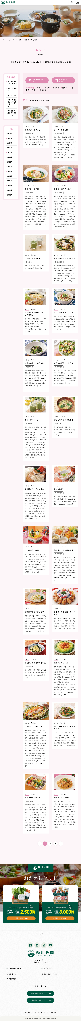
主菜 (35, 518)
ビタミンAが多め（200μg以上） (35, 559)
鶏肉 (26, 196)
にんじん (59, 370)
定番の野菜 (72, 196)
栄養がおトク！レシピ (64, 80)
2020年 (10, 162)
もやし (30, 672)
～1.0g (41, 145)
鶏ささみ (56, 88)
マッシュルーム (65, 562)
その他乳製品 (36, 319)
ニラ (26, 139)
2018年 (10, 171)
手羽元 (65, 618)
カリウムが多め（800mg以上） (34, 758)
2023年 (10, 148)
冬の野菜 (41, 370)
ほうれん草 (33, 427)
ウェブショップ (47, 968)
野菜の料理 (58, 262)
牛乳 (26, 265)
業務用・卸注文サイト (50, 974)
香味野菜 (42, 137)
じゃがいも (58, 199)
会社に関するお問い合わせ (39, 993)
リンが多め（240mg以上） (33, 761)
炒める (31, 139)
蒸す (64, 139)
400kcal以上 (58, 319)
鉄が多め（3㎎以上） (36, 214)
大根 (71, 370)
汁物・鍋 (58, 423)
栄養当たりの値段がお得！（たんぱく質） (35, 737)
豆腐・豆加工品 (40, 196)
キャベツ (57, 560)
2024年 (10, 143)
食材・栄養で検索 (38, 80)
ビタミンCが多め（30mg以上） (64, 575)
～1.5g (57, 435)
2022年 (10, 152)
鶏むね (47, 88)
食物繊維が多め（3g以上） (67, 224)
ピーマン (27, 807)
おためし (72, 4)
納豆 (70, 496)
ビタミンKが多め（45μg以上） (63, 142)
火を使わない (62, 373)
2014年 (10, 190)
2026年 (10, 134)
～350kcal (63, 669)
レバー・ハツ (58, 733)
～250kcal (37, 139)
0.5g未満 (39, 268)
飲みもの (29, 262)
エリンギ (56, 562)
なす (43, 805)
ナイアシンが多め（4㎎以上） (63, 147)
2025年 (10, 138)
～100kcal (69, 499)
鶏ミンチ (43, 90)
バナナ (40, 427)
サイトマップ (29, 1012)
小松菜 (27, 427)
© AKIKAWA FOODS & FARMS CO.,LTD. (35, 1018)
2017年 (10, 176)
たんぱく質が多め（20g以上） (35, 496)
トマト (39, 805)
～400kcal (31, 201)
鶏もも (39, 88)
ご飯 (67, 316)
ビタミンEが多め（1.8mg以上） (64, 375)
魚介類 (65, 196)
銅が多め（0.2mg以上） (65, 327)
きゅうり (66, 370)
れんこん (27, 733)
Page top (41, 934)
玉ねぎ (32, 616)
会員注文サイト (12, 974)
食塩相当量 (37, 224)
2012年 (10, 195)
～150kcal (35, 321)
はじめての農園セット (15, 968)
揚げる (35, 493)
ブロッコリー (38, 554)
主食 (29, 331)
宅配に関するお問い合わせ (39, 1000)
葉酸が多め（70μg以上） (61, 152)
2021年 (10, 157)
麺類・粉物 (29, 193)
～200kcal (71, 139)
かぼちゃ (42, 730)
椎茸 (55, 268)
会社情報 (53, 1012)
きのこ (60, 139)
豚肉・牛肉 (28, 137)
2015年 (10, 185)
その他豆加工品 (29, 199)
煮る (70, 427)
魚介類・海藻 (58, 196)
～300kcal (60, 621)
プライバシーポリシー (42, 1012)
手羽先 (34, 90)
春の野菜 (69, 137)
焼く (59, 268)
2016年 (10, 181)
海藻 (67, 265)
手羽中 (27, 805)
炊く (35, 618)
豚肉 (34, 137)
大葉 (59, 316)
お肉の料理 (29, 133)
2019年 (10, 166)
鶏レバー (65, 88)
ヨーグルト (57, 557)
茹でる (38, 199)
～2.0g (65, 227)
